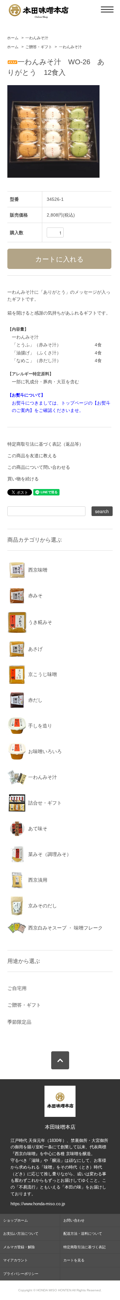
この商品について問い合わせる (38, 467)
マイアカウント (15, 1260)
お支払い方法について (20, 1233)
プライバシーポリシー (20, 1274)
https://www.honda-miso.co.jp (38, 1203)
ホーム (13, 38)
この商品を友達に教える (32, 455)
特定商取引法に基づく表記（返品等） (45, 444)
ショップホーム (15, 1220)
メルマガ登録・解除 (19, 1247)
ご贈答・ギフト (38, 47)
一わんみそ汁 (36, 38)
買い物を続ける (23, 478)
